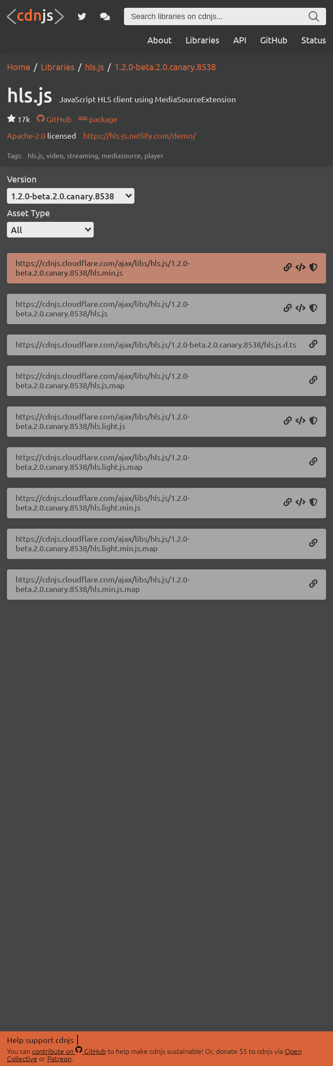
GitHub (273, 39)
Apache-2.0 (27, 135)
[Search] (314, 16)
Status (313, 39)
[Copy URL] (288, 268)
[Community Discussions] (105, 16)
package (102, 119)
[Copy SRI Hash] (313, 268)
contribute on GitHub (69, 1051)
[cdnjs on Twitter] (82, 16)
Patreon (59, 1058)
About (159, 39)
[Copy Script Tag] (300, 268)
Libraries (202, 39)
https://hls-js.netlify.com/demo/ (139, 135)
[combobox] (70, 196)
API (239, 39)
